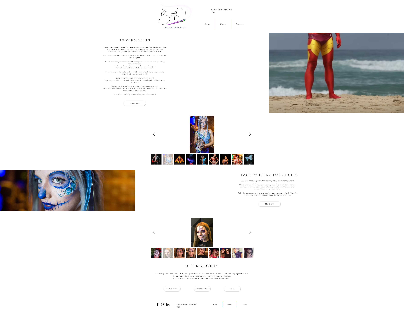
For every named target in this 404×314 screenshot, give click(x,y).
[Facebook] (157, 304)
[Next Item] (250, 134)
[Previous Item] (154, 134)
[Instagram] (163, 304)
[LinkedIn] (168, 304)
